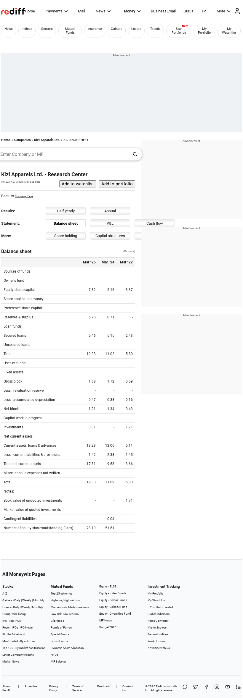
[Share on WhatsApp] (185, 688)
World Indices (156, 641)
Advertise (31, 686)
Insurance (94, 29)
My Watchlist (229, 31)
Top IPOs (15, 621)
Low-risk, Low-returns (65, 614)
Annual (110, 211)
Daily (17, 600)
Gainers (116, 29)
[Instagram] (217, 688)
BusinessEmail (163, 11)
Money (129, 11)
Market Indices (157, 627)
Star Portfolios (179, 31)
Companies (22, 140)
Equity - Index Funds (112, 593)
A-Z (4, 593)
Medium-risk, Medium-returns (70, 607)
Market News (10, 661)
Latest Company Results (18, 655)
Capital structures (110, 236)
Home (30, 11)
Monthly (38, 600)
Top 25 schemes (61, 593)
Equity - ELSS (107, 586)
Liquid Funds (59, 641)
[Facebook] (206, 688)
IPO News (26, 627)
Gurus (188, 11)
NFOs (54, 655)
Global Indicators (159, 614)
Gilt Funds (57, 621)
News (100, 11)
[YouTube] (227, 688)
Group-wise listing (14, 614)
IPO (4, 621)
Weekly (26, 600)
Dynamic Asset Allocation (67, 648)
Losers (136, 29)
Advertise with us (159, 648)
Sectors (47, 29)
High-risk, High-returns (65, 600)
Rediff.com (163, 686)
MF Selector (58, 661)
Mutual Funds (70, 31)
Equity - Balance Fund (113, 607)
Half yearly (66, 211)
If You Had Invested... (162, 607)
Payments (54, 11)
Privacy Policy (53, 688)
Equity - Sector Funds (113, 600)
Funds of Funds (61, 627)
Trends (155, 29)
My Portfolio (204, 31)
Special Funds (60, 634)
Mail (81, 11)
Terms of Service (78, 688)
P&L (110, 223)
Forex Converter (158, 621)
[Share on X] (195, 688)
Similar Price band (13, 634)
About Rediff (6, 688)
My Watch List (157, 600)
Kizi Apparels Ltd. (47, 140)
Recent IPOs (10, 627)
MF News (105, 620)
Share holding (65, 236)
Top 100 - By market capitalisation (24, 648)
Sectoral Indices (158, 634)
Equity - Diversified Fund (115, 614)
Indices (27, 29)
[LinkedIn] (238, 688)
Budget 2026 (107, 627)
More (221, 11)
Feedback (103, 686)
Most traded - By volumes (18, 641)
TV (203, 11)
